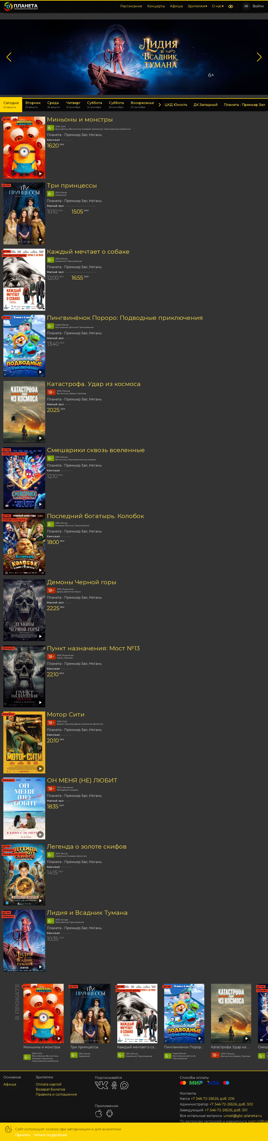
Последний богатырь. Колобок (95, 516)
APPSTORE (98, 1113)
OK (114, 1085)
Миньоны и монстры (80, 119)
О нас (217, 6)
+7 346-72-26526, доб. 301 (226, 1110)
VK (101, 1085)
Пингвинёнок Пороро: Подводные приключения (125, 317)
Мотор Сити (66, 714)
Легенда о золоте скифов (87, 846)
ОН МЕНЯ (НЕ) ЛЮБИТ (82, 780)
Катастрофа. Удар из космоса (94, 383)
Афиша (176, 6)
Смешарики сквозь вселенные (96, 450)
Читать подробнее (50, 1135)
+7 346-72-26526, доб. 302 (231, 1104)
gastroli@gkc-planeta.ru (251, 1121)
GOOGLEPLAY (109, 1113)
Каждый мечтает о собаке (88, 251)
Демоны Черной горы (81, 582)
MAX (124, 1085)
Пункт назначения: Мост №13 (93, 648)
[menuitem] (131, 6)
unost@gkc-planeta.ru (239, 1116)
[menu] (134, 6)
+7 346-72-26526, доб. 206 (212, 1099)
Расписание (131, 6)
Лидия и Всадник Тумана (87, 912)
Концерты (156, 6)
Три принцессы (72, 185)
